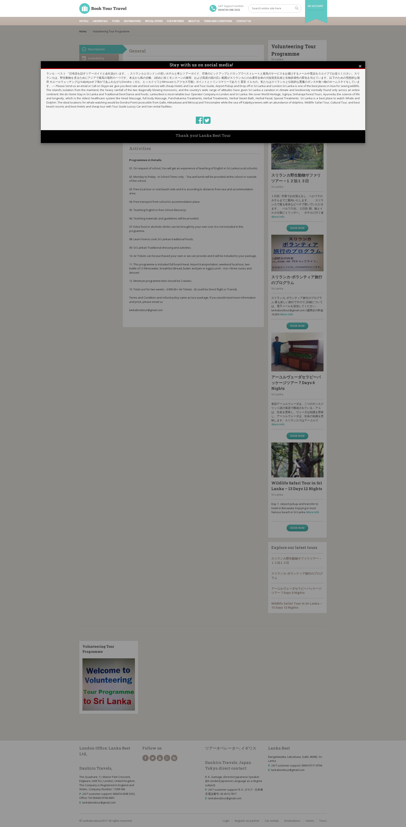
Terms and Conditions (218, 21)
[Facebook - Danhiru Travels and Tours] (199, 122)
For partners (175, 21)
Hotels (83, 21)
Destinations (132, 21)
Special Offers (154, 21)
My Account (315, 6)
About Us (193, 21)
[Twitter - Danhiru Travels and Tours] (206, 122)
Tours (115, 21)
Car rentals (99, 21)
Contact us (243, 21)
